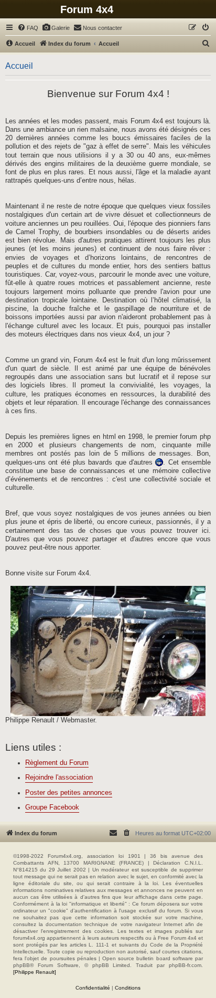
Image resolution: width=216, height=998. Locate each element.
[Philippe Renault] (34, 972)
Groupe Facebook (52, 807)
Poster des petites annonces (68, 792)
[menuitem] (27, 28)
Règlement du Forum (57, 762)
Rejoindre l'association (59, 777)
